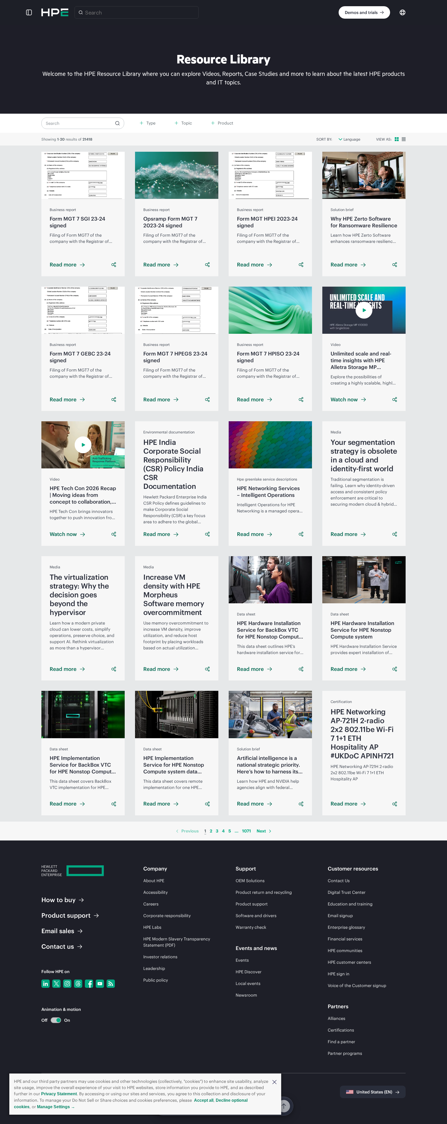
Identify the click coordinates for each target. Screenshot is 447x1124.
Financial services (345, 938)
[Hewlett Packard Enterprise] (54, 12)
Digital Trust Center (347, 892)
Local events (248, 983)
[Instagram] (67, 984)
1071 (246, 830)
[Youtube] (100, 984)
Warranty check (251, 927)
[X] (56, 984)
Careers (151, 904)
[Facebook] (89, 984)
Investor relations (160, 956)
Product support (252, 904)
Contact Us (339, 880)
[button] (274, 1081)
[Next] (270, 831)
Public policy (155, 980)
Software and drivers (256, 915)
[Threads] (78, 984)
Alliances (336, 1018)
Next (261, 830)
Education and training (350, 904)
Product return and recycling (264, 892)
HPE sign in (338, 973)
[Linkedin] (45, 984)
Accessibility (155, 892)
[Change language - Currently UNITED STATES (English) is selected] (402, 12)
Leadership (154, 968)
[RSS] (111, 984)
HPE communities (345, 950)
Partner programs (345, 1053)
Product (66, 915)
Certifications (341, 1030)
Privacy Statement (59, 1094)
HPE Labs (152, 927)
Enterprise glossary (346, 927)
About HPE (153, 880)
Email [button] (57, 930)
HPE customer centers (349, 962)
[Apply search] (117, 123)
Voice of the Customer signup (357, 985)
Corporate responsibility (167, 915)
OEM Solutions (250, 880)
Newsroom (246, 995)
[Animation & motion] (56, 1020)
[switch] (53, 1020)
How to (58, 899)
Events (242, 960)
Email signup (340, 915)
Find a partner (341, 1041)
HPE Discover (249, 971)
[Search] (81, 12)
